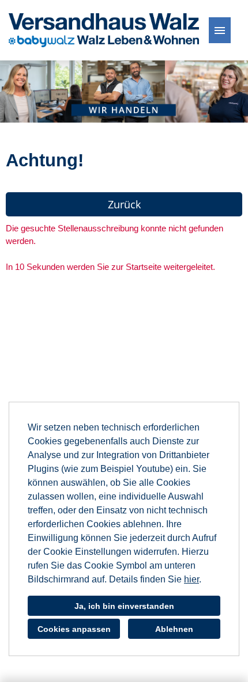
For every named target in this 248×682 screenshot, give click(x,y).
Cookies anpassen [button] (74, 629)
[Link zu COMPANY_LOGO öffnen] (104, 30)
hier (191, 579)
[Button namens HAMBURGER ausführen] (220, 30)
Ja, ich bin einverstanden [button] (124, 606)
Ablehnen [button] (174, 629)
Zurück (124, 204)
